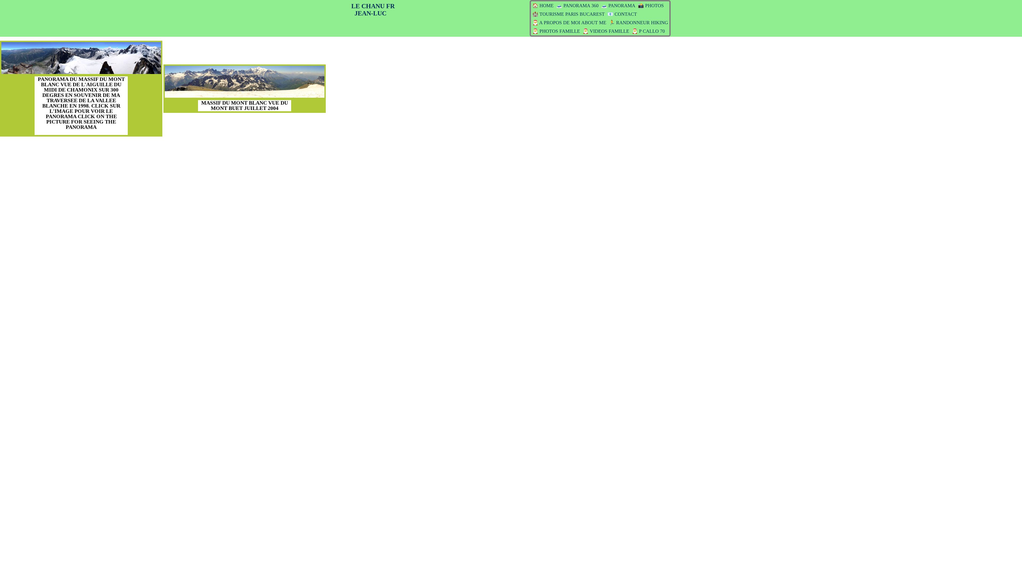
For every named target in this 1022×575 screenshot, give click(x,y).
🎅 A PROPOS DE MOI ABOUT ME (569, 22)
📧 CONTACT (622, 14)
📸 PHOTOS (651, 5)
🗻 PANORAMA (618, 5)
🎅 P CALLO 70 (648, 31)
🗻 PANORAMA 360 (577, 5)
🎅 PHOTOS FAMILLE (556, 31)
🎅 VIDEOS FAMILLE (606, 31)
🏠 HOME (543, 5)
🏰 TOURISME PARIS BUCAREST (568, 14)
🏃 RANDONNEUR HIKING (638, 22)
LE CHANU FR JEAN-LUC (373, 10)
